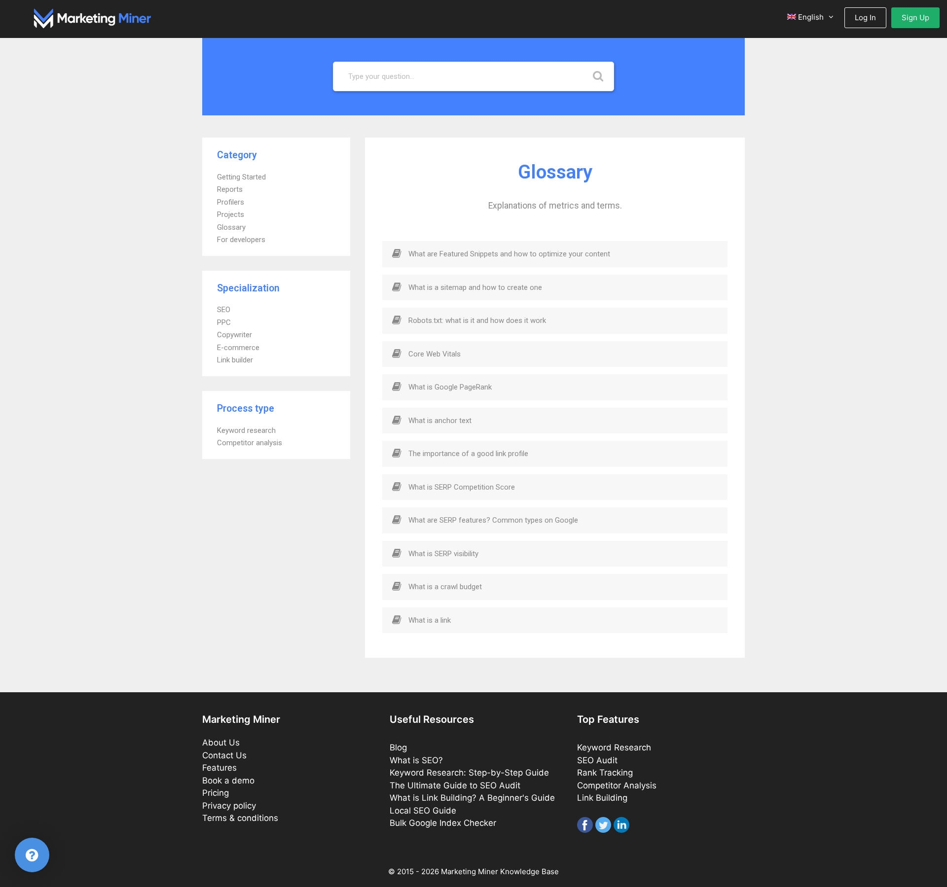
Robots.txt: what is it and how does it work (477, 320)
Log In (865, 17)
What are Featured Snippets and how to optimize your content (509, 253)
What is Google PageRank (450, 387)
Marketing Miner (469, 871)
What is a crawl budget (445, 586)
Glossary (231, 227)
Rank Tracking (605, 773)
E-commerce (238, 347)
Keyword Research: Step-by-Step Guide (469, 773)
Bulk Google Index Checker (443, 823)
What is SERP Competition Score (461, 487)
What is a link (429, 620)
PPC (224, 322)
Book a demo (228, 780)
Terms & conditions (240, 818)
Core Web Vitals (434, 354)
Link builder (235, 359)
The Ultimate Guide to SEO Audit (455, 785)
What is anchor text (440, 420)
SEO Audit (597, 760)
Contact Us (224, 755)
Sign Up (915, 17)
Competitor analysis (249, 442)
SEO (223, 309)
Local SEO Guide (423, 811)
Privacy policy (229, 806)
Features (219, 768)
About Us (221, 742)
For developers (241, 239)
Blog (398, 747)
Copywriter (234, 334)
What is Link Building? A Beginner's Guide (472, 798)
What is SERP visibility (443, 553)
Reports (230, 189)
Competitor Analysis (616, 785)
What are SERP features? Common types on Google (493, 520)
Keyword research (246, 430)
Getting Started (241, 177)
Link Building (602, 798)
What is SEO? (416, 760)
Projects (230, 214)
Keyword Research (614, 747)
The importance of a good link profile (468, 453)
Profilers (230, 202)
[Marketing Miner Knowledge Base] (92, 18)
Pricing (215, 793)
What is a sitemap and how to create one (475, 287)
